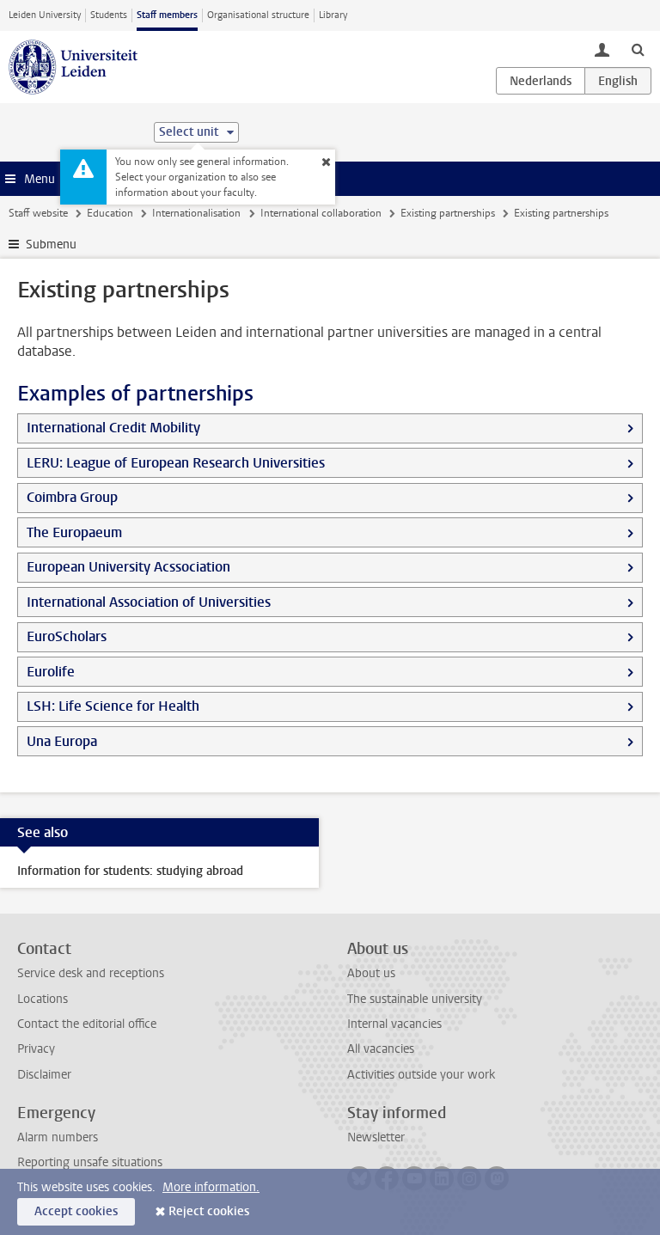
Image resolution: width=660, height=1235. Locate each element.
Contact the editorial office (86, 1024)
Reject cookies (208, 1211)
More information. (211, 1187)
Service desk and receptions (90, 973)
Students (108, 15)
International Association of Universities (149, 602)
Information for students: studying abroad (130, 871)
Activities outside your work (421, 1075)
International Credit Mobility (113, 428)
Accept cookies (76, 1211)
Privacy (36, 1049)
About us (371, 973)
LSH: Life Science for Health (113, 706)
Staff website (38, 213)
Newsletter (376, 1137)
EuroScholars (67, 636)
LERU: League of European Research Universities (176, 463)
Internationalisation (196, 213)
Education (110, 213)
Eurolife (51, 672)
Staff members (167, 15)
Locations (42, 999)
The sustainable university (414, 999)
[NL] (540, 81)
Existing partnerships (447, 213)
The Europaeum (74, 532)
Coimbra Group (72, 497)
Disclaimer (44, 1075)
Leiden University (45, 15)
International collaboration (321, 213)
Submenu (51, 244)
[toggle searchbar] (637, 49)
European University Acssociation (128, 567)
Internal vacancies (394, 1024)
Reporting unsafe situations (89, 1162)
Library (333, 15)
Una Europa (62, 741)
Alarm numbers (57, 1137)
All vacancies (380, 1049)
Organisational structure (258, 15)
